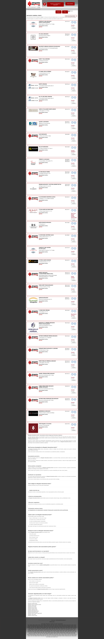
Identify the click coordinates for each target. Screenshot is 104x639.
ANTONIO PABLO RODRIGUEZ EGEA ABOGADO (48, 398)
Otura (42, 633)
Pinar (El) (62, 633)
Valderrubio (36, 635)
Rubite (46, 634)
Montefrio (52, 632)
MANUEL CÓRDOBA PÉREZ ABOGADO (46, 373)
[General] (33, 24)
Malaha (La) (35, 632)
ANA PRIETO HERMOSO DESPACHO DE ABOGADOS (49, 46)
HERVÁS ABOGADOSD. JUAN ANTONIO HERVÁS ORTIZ (46, 273)
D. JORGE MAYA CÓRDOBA (44, 310)
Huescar (66, 630)
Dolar (43, 629)
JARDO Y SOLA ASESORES (44, 59)
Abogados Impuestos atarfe (32, 608)
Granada (38, 630)
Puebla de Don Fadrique (33, 634)
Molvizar (46, 632)
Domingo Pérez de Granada (47, 629)
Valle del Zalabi (42, 635)
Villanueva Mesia (74, 635)
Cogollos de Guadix (38, 628)
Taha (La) (68, 634)
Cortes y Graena (58, 628)
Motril (70, 632)
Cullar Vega (69, 628)
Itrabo (35, 631)
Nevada (74, 632)
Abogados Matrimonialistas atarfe (33, 611)
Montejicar (55, 632)
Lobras (75, 631)
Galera (74, 629)
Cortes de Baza (53, 628)
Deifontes (36, 629)
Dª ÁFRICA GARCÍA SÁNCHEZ (45, 260)
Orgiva (38, 633)
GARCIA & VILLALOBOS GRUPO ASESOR (47, 109)
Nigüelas (30, 633)
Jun (52, 631)
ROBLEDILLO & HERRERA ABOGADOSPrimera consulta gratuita (47, 323)
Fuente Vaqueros (67, 629)
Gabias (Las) (71, 629)
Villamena (63, 635)
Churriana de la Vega (31, 628)
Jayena (43, 631)
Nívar (32, 633)
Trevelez (29, 635)
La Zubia (61, 631)
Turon (31, 635)
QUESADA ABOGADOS (43, 297)
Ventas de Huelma (59, 635)
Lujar (33, 632)
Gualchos (51, 630)
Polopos (74, 633)
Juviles (54, 631)
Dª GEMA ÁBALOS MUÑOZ (44, 171)
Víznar (47, 636)
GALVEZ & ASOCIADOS (44, 121)
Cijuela (35, 628)
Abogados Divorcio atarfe (32, 606)
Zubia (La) (54, 636)
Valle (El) (39, 635)
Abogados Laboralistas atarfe (32, 609)
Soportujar (63, 634)
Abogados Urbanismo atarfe (32, 615)
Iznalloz (38, 631)
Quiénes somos (52, 621)
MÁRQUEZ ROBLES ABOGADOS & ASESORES (48, 348)
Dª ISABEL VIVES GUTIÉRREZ (45, 71)
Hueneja (63, 630)
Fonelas (62, 629)
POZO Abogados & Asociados (45, 423)
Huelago (61, 630)
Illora (32, 631)
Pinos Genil (65, 633)
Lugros (31, 632)
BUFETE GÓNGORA (43, 84)
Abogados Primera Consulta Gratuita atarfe (35, 613)
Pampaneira (47, 633)
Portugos (28, 634)
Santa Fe (60, 634)
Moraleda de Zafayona (63, 632)
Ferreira (59, 629)
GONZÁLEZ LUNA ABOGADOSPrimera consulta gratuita (45, 22)
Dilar (41, 629)
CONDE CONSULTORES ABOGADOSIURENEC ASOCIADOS (46, 386)
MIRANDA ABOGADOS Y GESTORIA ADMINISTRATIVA (50, 184)
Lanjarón (66, 631)
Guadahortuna (41, 630)
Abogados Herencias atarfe (32, 607)
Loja (29, 632)
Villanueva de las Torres (68, 635)
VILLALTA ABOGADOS (43, 146)
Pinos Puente (69, 633)
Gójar (32, 630)
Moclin (44, 632)
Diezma (39, 629)
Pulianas (38, 634)
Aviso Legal (53, 620)
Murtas (72, 632)
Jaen (39, 631)
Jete (51, 631)
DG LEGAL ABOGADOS (43, 34)
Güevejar (58, 630)
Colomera (47, 628)
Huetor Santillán (70, 630)
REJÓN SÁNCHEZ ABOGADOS (45, 222)
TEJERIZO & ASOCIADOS (44, 159)
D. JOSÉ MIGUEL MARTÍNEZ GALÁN (46, 235)
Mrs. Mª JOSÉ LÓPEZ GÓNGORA (45, 96)
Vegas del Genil (49, 635)
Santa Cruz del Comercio (55, 634)
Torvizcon (75, 634)
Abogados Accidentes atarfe (32, 603)
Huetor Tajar (74, 630)
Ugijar (33, 635)
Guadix (45, 630)
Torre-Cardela (72, 634)
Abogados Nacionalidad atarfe (33, 612)
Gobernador (29, 630)
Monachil (49, 632)
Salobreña (50, 634)
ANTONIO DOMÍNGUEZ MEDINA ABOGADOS (48, 336)
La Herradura (57, 631)
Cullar (66, 628)
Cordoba (50, 628)
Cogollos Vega (43, 628)
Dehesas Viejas (33, 629)
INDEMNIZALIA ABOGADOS (44, 411)
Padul (44, 633)
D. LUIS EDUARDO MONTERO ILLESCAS (47, 197)
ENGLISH (71, 11)
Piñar (59, 633)
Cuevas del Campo (62, 628)
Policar (72, 633)
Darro (71, 628)
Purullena (40, 634)
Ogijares (34, 633)
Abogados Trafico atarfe (32, 614)
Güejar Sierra (55, 630)
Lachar (63, 631)
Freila (64, 629)
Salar (47, 634)
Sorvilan (66, 634)
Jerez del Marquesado (47, 631)
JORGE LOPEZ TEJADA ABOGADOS (46, 285)
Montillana (58, 632)
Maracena (38, 632)
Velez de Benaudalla (53, 635)
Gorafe (36, 630)
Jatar (41, 631)
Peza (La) (57, 633)
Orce (36, 633)
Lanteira (68, 631)
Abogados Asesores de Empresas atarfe (34, 604)
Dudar (52, 629)
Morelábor (67, 632)
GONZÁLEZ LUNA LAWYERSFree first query (45, 248)
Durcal (54, 629)
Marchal (41, 632)
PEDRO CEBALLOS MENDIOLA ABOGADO (47, 361)
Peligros (55, 633)
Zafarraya (49, 636)
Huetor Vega (29, 631)
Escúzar (57, 629)
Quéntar (43, 634)
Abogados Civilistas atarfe (32, 605)
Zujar (56, 636)
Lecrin (71, 631)
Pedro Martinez (51, 633)
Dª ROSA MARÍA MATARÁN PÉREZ (46, 209)
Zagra (52, 636)
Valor (45, 635)
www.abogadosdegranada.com (61, 620)
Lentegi (73, 631)
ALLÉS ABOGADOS (43, 134)
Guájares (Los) (48, 630)
